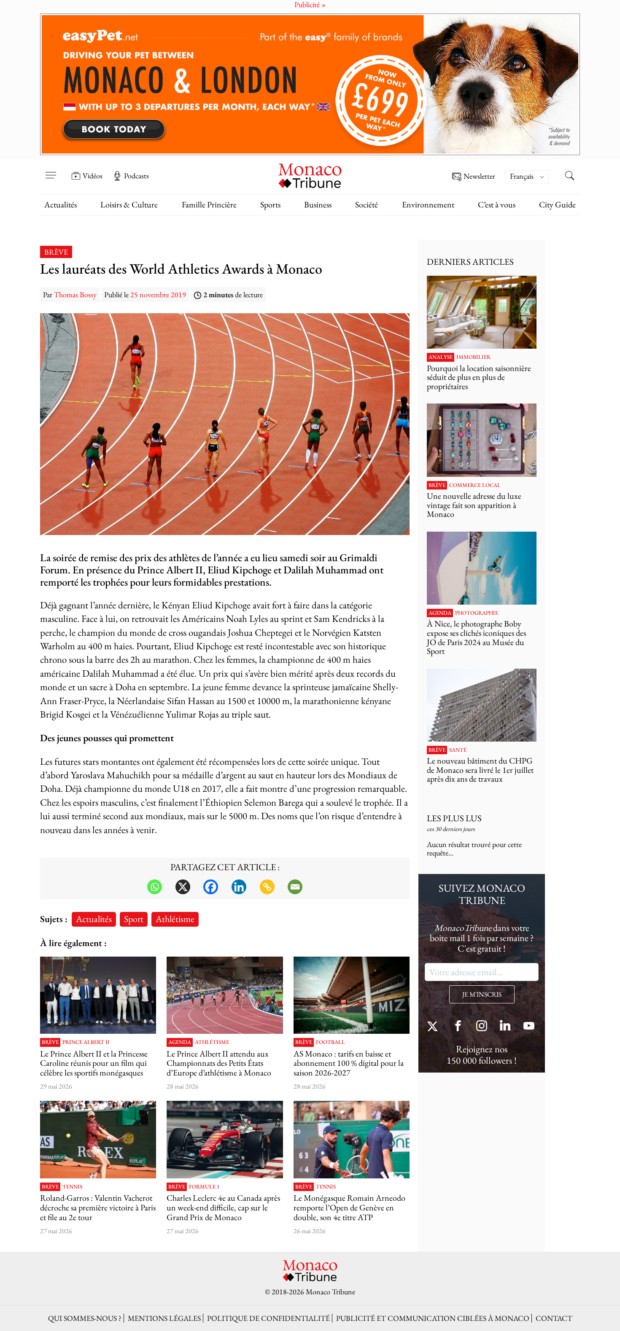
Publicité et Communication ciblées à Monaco (432, 1318)
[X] (182, 886)
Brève (56, 252)
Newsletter (479, 176)
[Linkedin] (239, 886)
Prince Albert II (86, 1042)
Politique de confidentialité (268, 1318)
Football (330, 1042)
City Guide (557, 204)
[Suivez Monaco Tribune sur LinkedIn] (505, 1026)
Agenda (179, 1042)
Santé (457, 750)
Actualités (60, 204)
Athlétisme (175, 919)
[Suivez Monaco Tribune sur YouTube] (528, 1026)
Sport (133, 919)
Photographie (476, 613)
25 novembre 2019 (158, 294)
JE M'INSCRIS (481, 994)
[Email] (295, 886)
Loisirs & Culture (129, 204)
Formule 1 (204, 1187)
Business (318, 204)
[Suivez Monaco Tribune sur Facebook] (458, 1026)
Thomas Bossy (75, 294)
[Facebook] (210, 886)
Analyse (441, 357)
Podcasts (136, 175)
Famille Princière (209, 204)
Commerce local (475, 485)
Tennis (72, 1187)
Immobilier (473, 357)
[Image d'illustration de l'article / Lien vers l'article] (225, 995)
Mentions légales (164, 1318)
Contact (554, 1318)
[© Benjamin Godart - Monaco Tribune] (481, 705)
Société (366, 204)
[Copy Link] (267, 886)
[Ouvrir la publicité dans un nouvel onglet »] (310, 84)
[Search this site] (569, 176)
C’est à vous (496, 204)
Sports (270, 204)
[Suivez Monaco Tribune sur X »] (434, 1026)
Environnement (428, 204)
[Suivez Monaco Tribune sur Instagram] (481, 1026)
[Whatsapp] (154, 886)
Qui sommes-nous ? (84, 1318)
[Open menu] (50, 169)
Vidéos (92, 175)
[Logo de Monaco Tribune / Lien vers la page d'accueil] (310, 174)
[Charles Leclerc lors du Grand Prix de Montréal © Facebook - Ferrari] (225, 1139)
